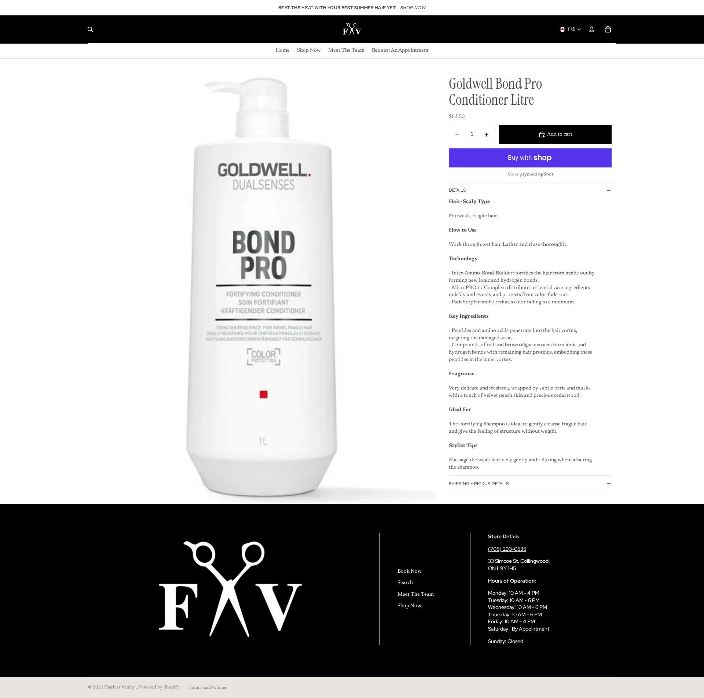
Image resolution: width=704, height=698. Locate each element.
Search (405, 583)
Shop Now (409, 606)
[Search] (90, 29)
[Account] (592, 29)
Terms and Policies (207, 688)
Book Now (409, 571)
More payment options (530, 174)
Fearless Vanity (120, 687)
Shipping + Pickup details (479, 484)
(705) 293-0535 (507, 549)
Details (457, 190)
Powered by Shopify (159, 687)
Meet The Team (415, 594)
